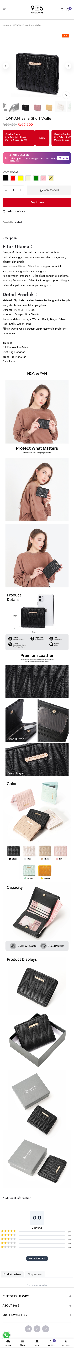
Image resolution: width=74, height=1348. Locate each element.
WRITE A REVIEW (37, 1258)
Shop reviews (35, 1274)
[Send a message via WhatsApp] (6, 1335)
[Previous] (6, 66)
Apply (42, 137)
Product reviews (12, 1274)
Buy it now (37, 202)
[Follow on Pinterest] (37, 1328)
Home (6, 25)
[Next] (68, 66)
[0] (67, 9)
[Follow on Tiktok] (45, 1328)
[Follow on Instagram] (28, 1328)
